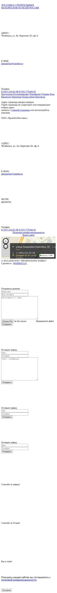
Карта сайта (28, 235)
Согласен (6, 590)
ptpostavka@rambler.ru (12, 63)
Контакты (40, 97)
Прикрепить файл (45, 321)
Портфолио (35, 94)
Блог (52, 94)
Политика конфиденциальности (29, 232)
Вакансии (6, 97)
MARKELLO (20, 263)
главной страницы (20, 110)
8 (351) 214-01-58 (9, 91)
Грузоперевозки (21, 94)
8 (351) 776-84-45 (27, 91)
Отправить (7, 324)
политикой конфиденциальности (18, 580)
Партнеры (17, 97)
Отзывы (45, 94)
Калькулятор (28, 97)
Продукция (6, 94)
